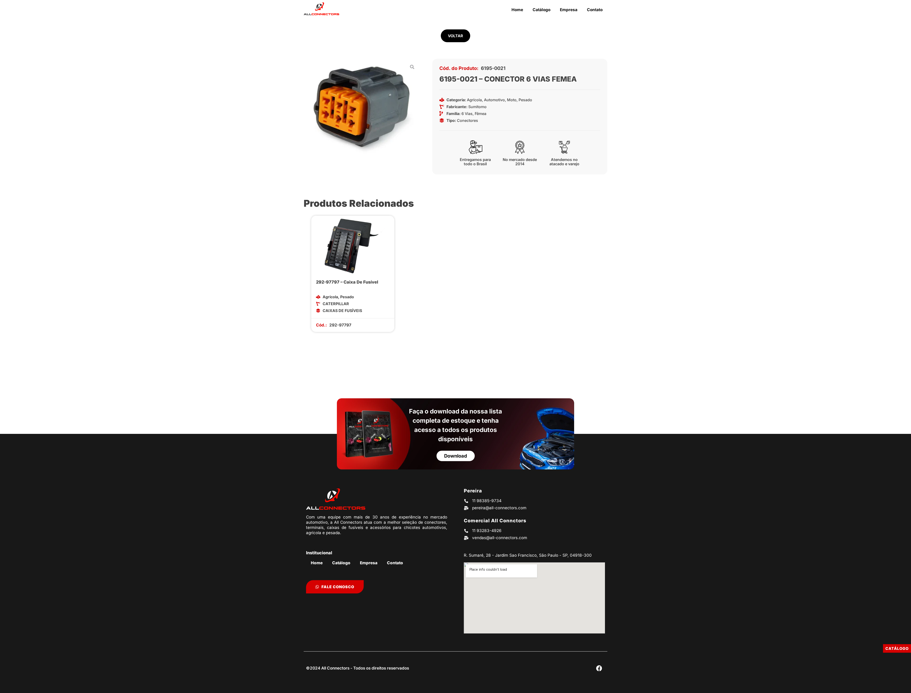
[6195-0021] (362, 108)
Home (517, 9)
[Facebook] (599, 668)
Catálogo (541, 9)
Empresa (568, 9)
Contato (595, 9)
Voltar (455, 35)
